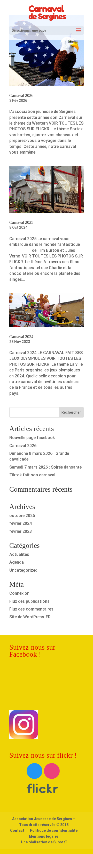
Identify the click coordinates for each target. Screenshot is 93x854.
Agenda (16, 562)
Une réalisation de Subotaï (43, 842)
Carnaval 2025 (21, 222)
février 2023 (20, 531)
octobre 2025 (22, 515)
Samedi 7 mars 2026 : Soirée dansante (45, 467)
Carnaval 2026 (21, 95)
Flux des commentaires (31, 609)
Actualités (19, 554)
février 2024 (20, 523)
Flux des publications (29, 601)
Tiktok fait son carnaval (32, 474)
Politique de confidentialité (54, 830)
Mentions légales (44, 836)
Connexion (19, 593)
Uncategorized (23, 570)
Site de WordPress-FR (30, 616)
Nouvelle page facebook (32, 437)
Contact (17, 830)
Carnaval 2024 (21, 336)
